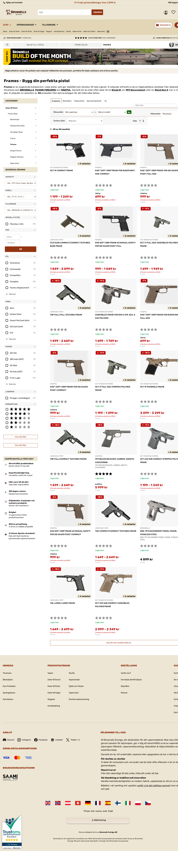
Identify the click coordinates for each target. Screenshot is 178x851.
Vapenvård (101, 31)
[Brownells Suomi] (118, 803)
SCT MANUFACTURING (59, 167)
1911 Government (135, 90)
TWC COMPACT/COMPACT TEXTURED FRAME (115, 531)
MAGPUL (66, 90)
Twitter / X (75, 740)
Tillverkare (48, 25)
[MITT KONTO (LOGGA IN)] (166, 12)
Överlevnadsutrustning (79, 699)
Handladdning (59, 31)
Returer (124, 693)
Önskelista (174, 12)
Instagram (26, 740)
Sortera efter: (59, 121)
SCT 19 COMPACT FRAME (61, 170)
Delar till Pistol (26, 31)
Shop (6, 25)
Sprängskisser (25, 25)
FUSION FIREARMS (45, 90)
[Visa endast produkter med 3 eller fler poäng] (20, 418)
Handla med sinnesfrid (18, 494)
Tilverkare (7, 673)
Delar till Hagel (39, 31)
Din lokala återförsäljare (131, 679)
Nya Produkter (9, 686)
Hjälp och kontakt (14, 2)
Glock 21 (116, 90)
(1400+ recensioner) (101, 38)
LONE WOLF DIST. (57, 240)
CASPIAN (98, 456)
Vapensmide (77, 31)
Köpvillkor (125, 686)
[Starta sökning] (97, 12)
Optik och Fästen (89, 31)
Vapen (5, 31)
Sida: (135, 121)
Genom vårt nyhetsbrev (19, 506)
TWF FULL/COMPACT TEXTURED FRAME (68, 459)
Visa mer (12, 294)
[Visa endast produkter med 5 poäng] (20, 409)
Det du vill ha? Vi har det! (19, 466)
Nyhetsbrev (8, 699)
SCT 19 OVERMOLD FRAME (152, 387)
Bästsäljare (8, 679)
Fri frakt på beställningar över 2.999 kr (95, 2)
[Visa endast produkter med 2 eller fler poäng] (20, 422)
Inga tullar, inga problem (19, 484)
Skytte (68, 31)
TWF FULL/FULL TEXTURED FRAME (66, 315)
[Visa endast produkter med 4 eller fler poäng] (20, 413)
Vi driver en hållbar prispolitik (21, 527)
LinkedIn (59, 740)
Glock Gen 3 (161, 90)
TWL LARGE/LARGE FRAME (62, 603)
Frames (52, 202)
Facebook (43, 740)
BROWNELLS (27, 90)
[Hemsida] (6, 45)
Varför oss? (126, 673)
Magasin (49, 31)
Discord (10, 740)
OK (20, 249)
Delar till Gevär (14, 31)
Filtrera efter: (58, 112)
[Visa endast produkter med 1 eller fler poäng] (20, 426)
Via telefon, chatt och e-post (20, 475)
